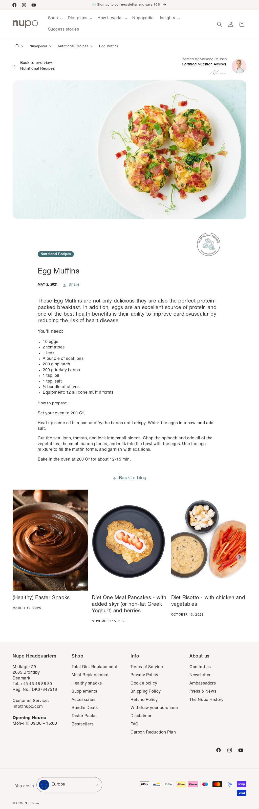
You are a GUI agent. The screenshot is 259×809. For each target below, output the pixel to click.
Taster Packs (84, 716)
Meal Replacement (90, 675)
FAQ (135, 725)
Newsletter (200, 675)
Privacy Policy (144, 675)
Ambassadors (202, 684)
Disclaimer (141, 716)
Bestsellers (83, 725)
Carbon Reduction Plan (153, 733)
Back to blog (132, 478)
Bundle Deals (85, 708)
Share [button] (74, 285)
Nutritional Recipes (73, 46)
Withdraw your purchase (154, 708)
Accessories (84, 700)
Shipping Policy (146, 692)
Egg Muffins (108, 46)
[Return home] (17, 46)
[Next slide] (239, 557)
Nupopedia (38, 46)
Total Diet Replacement (94, 667)
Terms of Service (147, 667)
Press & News (202, 692)
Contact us (200, 667)
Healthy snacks (87, 684)
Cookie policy (144, 684)
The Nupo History (206, 700)
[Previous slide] (19, 557)
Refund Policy (144, 700)
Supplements (84, 692)
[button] (55, 18)
